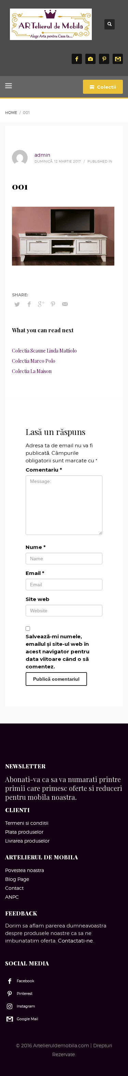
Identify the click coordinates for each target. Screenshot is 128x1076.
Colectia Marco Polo (33, 361)
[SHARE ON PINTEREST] (53, 304)
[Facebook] (77, 59)
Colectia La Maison (32, 371)
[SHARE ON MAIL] (65, 304)
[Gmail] (118, 59)
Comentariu (44, 469)
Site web (37, 599)
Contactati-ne (75, 941)
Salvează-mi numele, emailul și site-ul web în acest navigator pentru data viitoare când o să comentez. (57, 651)
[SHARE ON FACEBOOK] (29, 304)
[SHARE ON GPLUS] (41, 304)
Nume (36, 547)
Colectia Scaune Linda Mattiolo (44, 350)
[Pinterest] (104, 59)
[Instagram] (90, 59)
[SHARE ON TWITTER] (17, 304)
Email (35, 573)
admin (42, 155)
